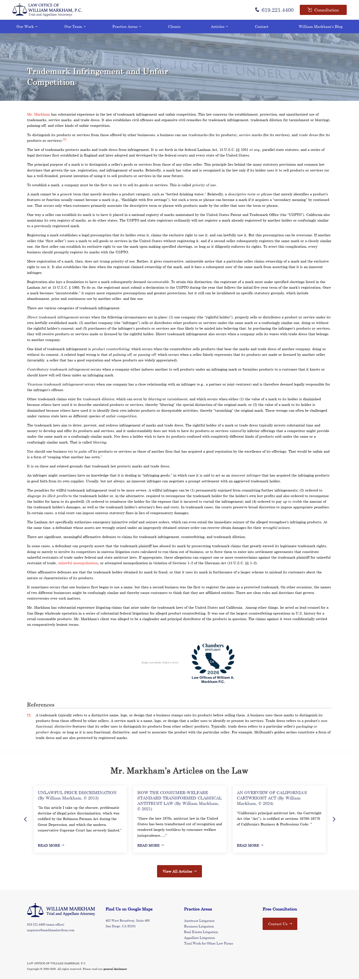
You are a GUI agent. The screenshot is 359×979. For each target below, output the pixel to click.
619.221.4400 (278, 9)
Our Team (73, 26)
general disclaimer (115, 968)
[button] (64, 140)
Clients (174, 26)
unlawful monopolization (78, 563)
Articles (217, 26)
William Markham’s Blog (321, 26)
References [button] (40, 704)
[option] (80, 819)
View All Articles (177, 871)
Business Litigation (199, 926)
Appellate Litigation (199, 938)
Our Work (25, 26)
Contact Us (278, 923)
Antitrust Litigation (199, 920)
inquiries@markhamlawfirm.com (50, 930)
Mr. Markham (38, 114)
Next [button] (333, 819)
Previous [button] (25, 819)
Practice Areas (125, 26)
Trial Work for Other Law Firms (208, 943)
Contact (261, 26)
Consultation (326, 9)
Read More (49, 845)
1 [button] (29, 715)
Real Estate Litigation (201, 932)
